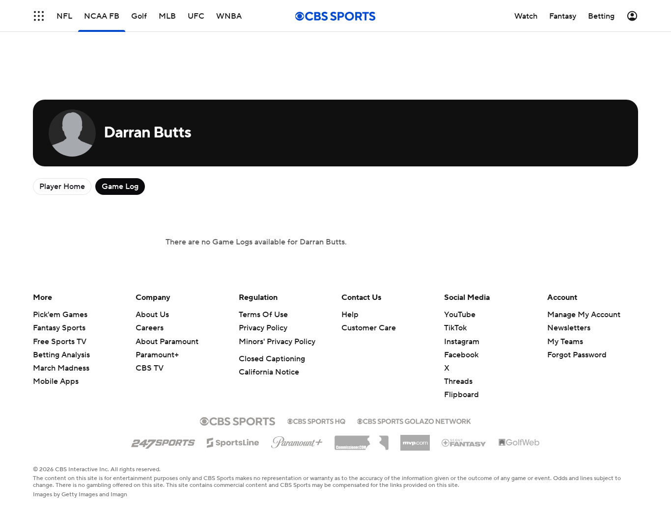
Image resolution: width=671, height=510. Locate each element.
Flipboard (461, 395)
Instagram (461, 342)
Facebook (461, 355)
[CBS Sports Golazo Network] (414, 420)
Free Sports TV (59, 342)
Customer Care (368, 328)
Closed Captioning (272, 359)
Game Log (120, 186)
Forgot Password (577, 355)
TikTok (455, 328)
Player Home (62, 186)
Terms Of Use (263, 315)
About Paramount (167, 342)
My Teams (565, 342)
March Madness (61, 368)
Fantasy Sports (59, 328)
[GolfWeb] (519, 443)
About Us (152, 315)
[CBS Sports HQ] (316, 420)
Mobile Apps (56, 381)
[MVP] (415, 439)
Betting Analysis (61, 355)
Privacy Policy (263, 328)
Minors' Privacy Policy (277, 342)
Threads (458, 381)
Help (350, 315)
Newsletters (568, 328)
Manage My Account (583, 315)
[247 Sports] (163, 441)
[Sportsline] (233, 441)
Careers (150, 328)
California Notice (269, 372)
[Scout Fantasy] (464, 442)
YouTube (459, 315)
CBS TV (150, 368)
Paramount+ (157, 355)
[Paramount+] (297, 440)
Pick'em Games (60, 315)
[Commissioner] (362, 439)
